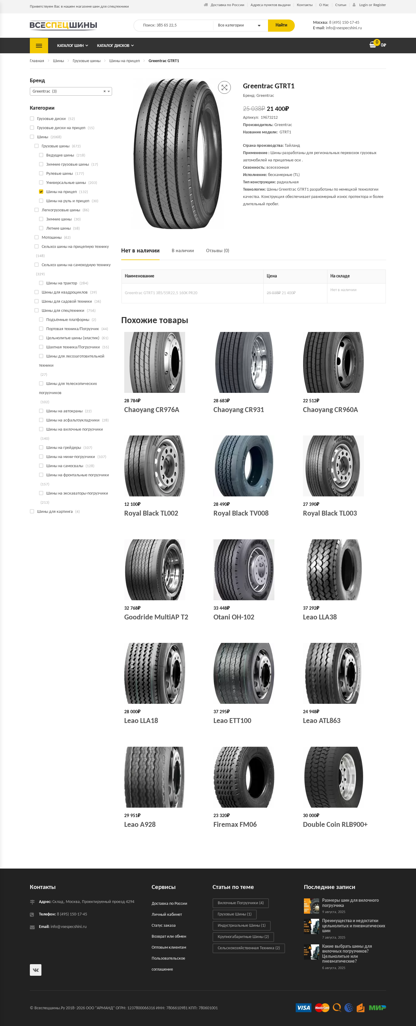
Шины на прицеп (124, 61)
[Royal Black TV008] (253, 465)
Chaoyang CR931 (238, 410)
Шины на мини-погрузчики (70, 457)
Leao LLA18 (141, 721)
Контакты (305, 5)
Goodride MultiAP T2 (156, 617)
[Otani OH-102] (253, 569)
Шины (58, 61)
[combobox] (71, 91)
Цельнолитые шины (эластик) (72, 338)
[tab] (143, 253)
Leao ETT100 (232, 721)
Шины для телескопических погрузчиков (68, 388)
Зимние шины (59, 219)
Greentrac (283, 125)
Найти (281, 25)
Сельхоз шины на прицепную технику (75, 247)
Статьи (340, 5)
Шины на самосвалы (64, 466)
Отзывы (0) (217, 251)
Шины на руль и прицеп (67, 201)
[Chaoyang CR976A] (164, 362)
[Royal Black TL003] (343, 465)
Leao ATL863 (321, 721)
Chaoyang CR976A (151, 410)
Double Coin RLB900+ (335, 825)
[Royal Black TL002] (164, 465)
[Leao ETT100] (253, 673)
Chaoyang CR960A (330, 410)
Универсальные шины (66, 183)
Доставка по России (227, 5)
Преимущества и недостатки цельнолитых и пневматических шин (353, 926)
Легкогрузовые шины (61, 210)
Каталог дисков (113, 46)
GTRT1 (285, 132)
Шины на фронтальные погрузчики (77, 475)
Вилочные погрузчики (241, 903)
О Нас (324, 5)
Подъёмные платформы (67, 320)
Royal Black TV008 (241, 513)
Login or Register (372, 5)
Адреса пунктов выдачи (271, 5)
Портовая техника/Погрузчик (72, 329)
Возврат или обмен (169, 936)
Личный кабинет (167, 914)
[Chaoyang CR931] (253, 362)
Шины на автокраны (64, 411)
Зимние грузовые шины (67, 164)
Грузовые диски (51, 119)
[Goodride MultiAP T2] (164, 569)
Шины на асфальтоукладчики (73, 420)
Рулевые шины (59, 173)
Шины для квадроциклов (65, 292)
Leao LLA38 (320, 617)
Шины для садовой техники (67, 301)
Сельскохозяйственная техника (249, 948)
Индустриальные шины (242, 925)
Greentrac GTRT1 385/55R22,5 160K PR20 (161, 293)
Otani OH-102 (233, 617)
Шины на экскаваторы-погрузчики (77, 493)
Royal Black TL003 (330, 513)
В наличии (183, 251)
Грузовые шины (86, 61)
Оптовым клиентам (169, 947)
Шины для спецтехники (63, 311)
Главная (37, 61)
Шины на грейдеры (63, 448)
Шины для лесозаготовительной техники (71, 361)
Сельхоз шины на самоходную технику (76, 265)
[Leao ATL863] (343, 673)
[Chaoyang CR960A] (343, 362)
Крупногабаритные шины (243, 937)
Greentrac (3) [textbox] (69, 91)
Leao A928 (140, 825)
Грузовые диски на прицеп (61, 128)
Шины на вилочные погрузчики (74, 429)
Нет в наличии (140, 251)
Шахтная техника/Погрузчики (73, 347)
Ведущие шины (60, 155)
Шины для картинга (55, 511)
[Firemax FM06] (253, 777)
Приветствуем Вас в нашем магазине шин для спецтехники (79, 7)
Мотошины (52, 237)
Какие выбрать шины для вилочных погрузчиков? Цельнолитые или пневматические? (347, 954)
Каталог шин (70, 46)
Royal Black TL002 (151, 513)
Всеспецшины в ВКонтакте (35, 970)
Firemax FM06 (235, 825)
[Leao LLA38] (343, 569)
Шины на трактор (61, 283)
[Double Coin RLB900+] (343, 777)
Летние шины (58, 228)
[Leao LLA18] (164, 673)
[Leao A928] (164, 777)
